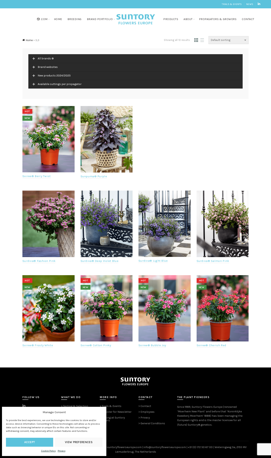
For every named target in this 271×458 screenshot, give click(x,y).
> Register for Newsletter (116, 412)
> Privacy (144, 417)
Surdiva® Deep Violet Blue (100, 261)
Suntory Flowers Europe (207, 407)
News (249, 4)
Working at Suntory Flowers (112, 419)
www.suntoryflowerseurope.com (121, 447)
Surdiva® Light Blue (153, 260)
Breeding (74, 19)
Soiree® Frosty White (37, 345)
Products (170, 19)
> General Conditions (151, 423)
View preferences (79, 442)
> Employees (146, 412)
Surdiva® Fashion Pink (39, 261)
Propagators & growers (218, 19)
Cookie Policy (48, 450)
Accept (29, 442)
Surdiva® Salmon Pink (213, 261)
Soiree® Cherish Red (211, 345)
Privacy (61, 450)
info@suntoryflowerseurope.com (165, 447)
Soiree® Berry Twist (36, 176)
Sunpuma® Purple (94, 176)
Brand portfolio (100, 19)
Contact (248, 19)
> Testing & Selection (74, 406)
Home (58, 19)
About (188, 19)
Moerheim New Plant (191, 411)
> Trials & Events (110, 406)
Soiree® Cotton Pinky (96, 345)
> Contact (144, 406)
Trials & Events (232, 4)
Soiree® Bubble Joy (152, 345)
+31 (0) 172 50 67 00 (200, 447)
